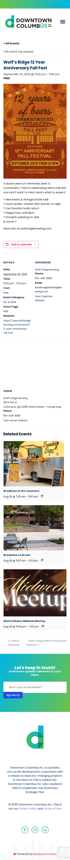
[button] (63, 22)
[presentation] (34, 463)
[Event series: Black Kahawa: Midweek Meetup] (42, 626)
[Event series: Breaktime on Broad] (42, 560)
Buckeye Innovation (45, 854)
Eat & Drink (9, 302)
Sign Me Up (13, 695)
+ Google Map (53, 406)
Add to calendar (21, 244)
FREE (5, 311)
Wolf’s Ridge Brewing (47, 269)
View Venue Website (15, 420)
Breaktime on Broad (17, 555)
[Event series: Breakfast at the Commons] (42, 496)
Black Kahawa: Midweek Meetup (24, 621)
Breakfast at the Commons (21, 491)
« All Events (11, 43)
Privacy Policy (28, 809)
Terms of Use (52, 809)
